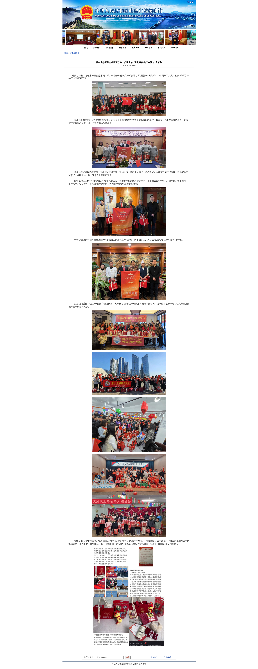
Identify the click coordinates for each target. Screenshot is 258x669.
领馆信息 (110, 48)
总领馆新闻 (75, 53)
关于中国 (174, 48)
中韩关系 (161, 48)
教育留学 (135, 48)
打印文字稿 (166, 657)
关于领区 (97, 48)
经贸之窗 (148, 48)
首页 (86, 48)
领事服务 (122, 48)
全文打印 (154, 657)
